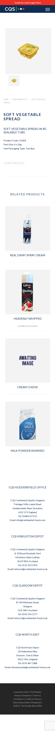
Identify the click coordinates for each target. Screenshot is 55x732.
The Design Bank (29, 706)
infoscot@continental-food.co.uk (31, 569)
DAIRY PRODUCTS (19, 99)
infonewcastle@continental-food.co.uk (30, 667)
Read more (27, 265)
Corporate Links (21, 692)
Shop (6, 99)
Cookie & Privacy (32, 699)
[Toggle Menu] (47, 9)
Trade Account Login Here (27, 2)
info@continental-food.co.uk (30, 520)
